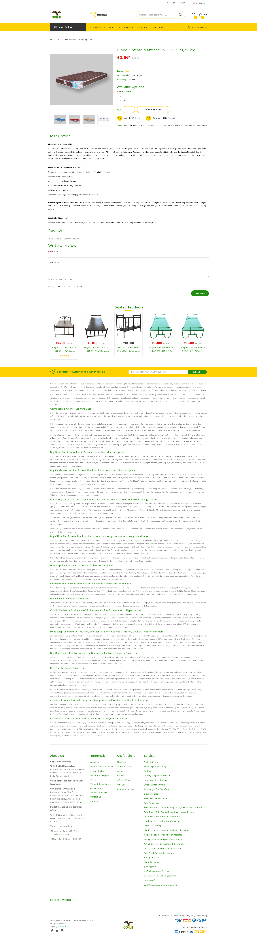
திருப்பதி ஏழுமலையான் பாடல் (156, 871)
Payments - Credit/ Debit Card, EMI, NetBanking (183, 915)
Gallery (147, 771)
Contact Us (95, 797)
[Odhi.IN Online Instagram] (62, 931)
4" (120, 97)
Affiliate (121, 785)
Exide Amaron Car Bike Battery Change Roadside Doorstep (173, 807)
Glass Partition (151, 794)
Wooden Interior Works (155, 785)
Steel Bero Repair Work (155, 798)
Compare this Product (164, 118)
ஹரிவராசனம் (149, 880)
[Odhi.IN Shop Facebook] (51, 931)
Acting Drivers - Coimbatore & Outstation (164, 844)
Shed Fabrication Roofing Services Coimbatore (166, 830)
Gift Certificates (124, 780)
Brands (120, 776)
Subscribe (197, 372)
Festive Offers (151, 762)
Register (196, 28)
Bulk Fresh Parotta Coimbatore (159, 853)
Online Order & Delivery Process (98, 790)
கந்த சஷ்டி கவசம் (151, 862)
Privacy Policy (97, 771)
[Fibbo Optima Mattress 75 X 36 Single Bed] (60, 119)
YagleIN (63, 927)
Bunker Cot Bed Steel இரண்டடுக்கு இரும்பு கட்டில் (128, 349)
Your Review (54, 262)
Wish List (121, 771)
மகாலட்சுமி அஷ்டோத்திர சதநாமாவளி (160, 876)
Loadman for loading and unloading (162, 821)
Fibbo (127, 71)
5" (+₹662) (124, 101)
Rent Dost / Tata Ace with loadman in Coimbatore (169, 812)
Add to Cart (154, 109)
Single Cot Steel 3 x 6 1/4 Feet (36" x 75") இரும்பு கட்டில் (64, 349)
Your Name (54, 251)
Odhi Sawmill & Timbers (155, 780)
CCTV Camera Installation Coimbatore (163, 848)
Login (204, 28)
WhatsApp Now (62, 834)
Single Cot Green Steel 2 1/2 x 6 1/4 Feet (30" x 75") (161, 349)
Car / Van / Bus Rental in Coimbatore (162, 816)
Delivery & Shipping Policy (99, 778)
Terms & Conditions (99, 784)
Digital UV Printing (152, 826)
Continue (200, 293)
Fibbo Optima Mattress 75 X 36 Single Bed (74, 40)
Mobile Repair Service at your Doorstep (163, 835)
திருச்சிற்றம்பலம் (151, 866)
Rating (52, 287)
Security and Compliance (195, 927)
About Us (94, 762)
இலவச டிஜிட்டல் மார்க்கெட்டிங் (156, 789)
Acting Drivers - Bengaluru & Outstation (163, 839)
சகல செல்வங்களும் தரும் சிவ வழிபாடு (160, 885)
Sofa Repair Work (152, 803)
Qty (119, 109)
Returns (94, 801)
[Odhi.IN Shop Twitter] (56, 931)
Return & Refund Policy (101, 766)
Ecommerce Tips (125, 789)
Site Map (121, 762)
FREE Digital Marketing (155, 766)
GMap (79, 802)
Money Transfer (152, 857)
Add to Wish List (132, 118)
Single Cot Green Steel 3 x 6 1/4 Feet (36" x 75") (193, 349)
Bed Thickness (126, 91)
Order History (124, 766)
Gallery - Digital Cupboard (157, 776)
